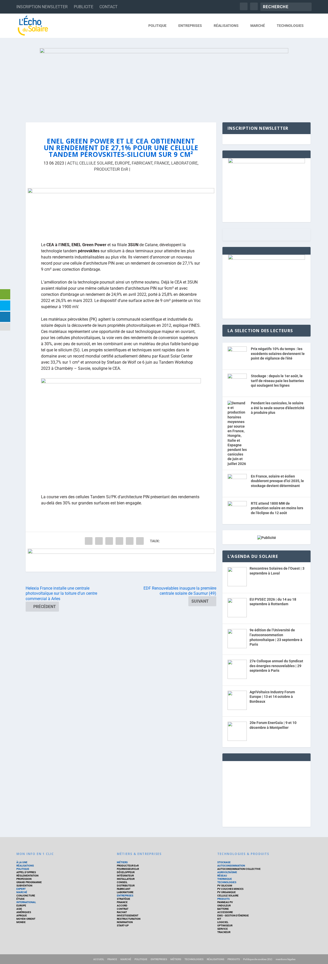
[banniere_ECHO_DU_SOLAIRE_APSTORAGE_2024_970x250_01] (164, 80)
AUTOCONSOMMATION (231, 865)
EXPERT (21, 888)
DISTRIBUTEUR (126, 885)
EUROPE (122, 163)
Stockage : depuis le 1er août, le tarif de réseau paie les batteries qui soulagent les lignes (277, 380)
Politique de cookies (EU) (257, 959)
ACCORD (122, 905)
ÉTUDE (20, 898)
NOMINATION (125, 922)
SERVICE (222, 928)
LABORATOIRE (184, 163)
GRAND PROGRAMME (29, 882)
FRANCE (161, 163)
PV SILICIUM (224, 885)
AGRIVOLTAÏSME (227, 872)
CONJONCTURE (25, 895)
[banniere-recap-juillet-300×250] (266, 258)
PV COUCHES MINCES (230, 888)
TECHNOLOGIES (290, 26)
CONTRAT (122, 908)
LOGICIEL (222, 922)
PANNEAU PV (225, 902)
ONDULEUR (224, 905)
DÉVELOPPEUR (126, 872)
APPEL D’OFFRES (26, 872)
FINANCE (122, 902)
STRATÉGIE (123, 898)
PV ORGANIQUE (226, 892)
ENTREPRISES (190, 26)
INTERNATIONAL (26, 902)
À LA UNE (21, 862)
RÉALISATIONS (226, 26)
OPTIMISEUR (224, 925)
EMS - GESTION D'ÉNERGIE (233, 915)
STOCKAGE (224, 862)
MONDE (21, 922)
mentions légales (285, 959)
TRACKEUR (223, 932)
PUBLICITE (83, 6)
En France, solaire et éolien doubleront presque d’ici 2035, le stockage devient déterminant (277, 481)
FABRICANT (142, 163)
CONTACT (108, 6)
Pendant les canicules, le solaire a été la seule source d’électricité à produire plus (277, 408)
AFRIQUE (21, 915)
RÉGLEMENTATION (27, 875)
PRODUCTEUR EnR (111, 169)
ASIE (19, 908)
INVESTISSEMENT (127, 915)
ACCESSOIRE (225, 912)
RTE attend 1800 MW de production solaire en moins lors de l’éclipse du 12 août (277, 508)
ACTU (72, 163)
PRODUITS (223, 898)
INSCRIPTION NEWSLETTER (42, 6)
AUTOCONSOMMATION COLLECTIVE (239, 869)
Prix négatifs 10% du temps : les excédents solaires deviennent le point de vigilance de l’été (278, 353)
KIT (219, 918)
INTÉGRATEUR (125, 875)
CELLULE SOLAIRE (96, 163)
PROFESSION (24, 879)
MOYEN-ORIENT (25, 918)
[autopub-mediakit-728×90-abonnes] (121, 560)
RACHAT (122, 912)
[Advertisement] (266, 793)
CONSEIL (122, 882)
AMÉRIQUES (23, 912)
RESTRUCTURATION (128, 918)
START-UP (123, 925)
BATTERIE (223, 908)
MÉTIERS (122, 862)
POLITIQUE (157, 26)
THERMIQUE (224, 879)
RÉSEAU (222, 875)
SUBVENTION (24, 885)
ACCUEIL (98, 959)
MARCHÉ (257, 26)
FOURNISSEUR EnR (128, 869)
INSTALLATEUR (126, 879)
